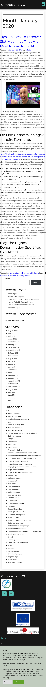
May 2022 (11, 333)
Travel (10, 537)
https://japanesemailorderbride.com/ (22, 467)
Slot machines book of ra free (19, 520)
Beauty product (14, 413)
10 (8, 411)
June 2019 (12, 395)
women (11, 548)
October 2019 (13, 384)
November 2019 (14, 381)
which (27, 276)
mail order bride (14, 486)
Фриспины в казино (15, 562)
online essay (13, 500)
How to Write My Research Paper (20, 302)
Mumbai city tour (14, 495)
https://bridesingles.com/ (18, 461)
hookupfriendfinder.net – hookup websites (24, 456)
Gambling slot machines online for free (23, 453)
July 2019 (11, 392)
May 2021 (11, 367)
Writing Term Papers (16, 296)
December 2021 (14, 347)
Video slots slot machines (18, 543)
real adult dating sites (16, 514)
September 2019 (14, 387)
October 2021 (13, 353)
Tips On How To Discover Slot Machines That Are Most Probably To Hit (20, 41)
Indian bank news (14, 478)
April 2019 (11, 401)
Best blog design (14, 416)
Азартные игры (13, 557)
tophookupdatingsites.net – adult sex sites (24, 531)
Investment (12, 481)
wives (10, 545)
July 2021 (11, 361)
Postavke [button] (7, 682)
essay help (12, 444)
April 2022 (11, 336)
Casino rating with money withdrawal (23, 273)
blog (9, 422)
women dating (13, 551)
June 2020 (12, 373)
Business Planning (15, 427)
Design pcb (12, 439)
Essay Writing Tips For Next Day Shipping (23, 299)
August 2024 (13, 330)
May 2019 (11, 398)
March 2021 (12, 370)
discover (3, 276)
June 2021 (11, 364)
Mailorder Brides (14, 492)
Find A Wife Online (15, 450)
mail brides (12, 484)
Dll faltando (12, 441)
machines (12, 276)
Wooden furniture (15, 554)
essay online (13, 447)
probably (20, 276)
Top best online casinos (17, 529)
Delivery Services (14, 436)
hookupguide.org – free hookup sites (22, 458)
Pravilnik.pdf (12, 293)
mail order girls (13, 489)
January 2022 (13, 345)
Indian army (12, 475)
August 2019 (12, 389)
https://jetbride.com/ (16, 470)
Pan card (11, 506)
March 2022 (12, 339)
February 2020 (13, 375)
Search (7, 278)
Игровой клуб (12, 559)
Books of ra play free (16, 425)
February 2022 (13, 342)
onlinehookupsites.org (16, 503)
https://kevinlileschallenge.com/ (20, 472)
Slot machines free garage (18, 526)
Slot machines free (15, 523)
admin (28, 50)
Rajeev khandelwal (15, 509)
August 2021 (12, 359)
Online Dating (13, 498)
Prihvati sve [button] (19, 682)
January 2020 (13, 378)
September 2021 (14, 356)
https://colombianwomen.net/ (20, 464)
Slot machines (13, 517)
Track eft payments (16, 534)
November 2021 (14, 350)
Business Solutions (15, 430)
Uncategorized (13, 540)
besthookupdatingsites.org (18, 419)
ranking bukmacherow (16, 512)
